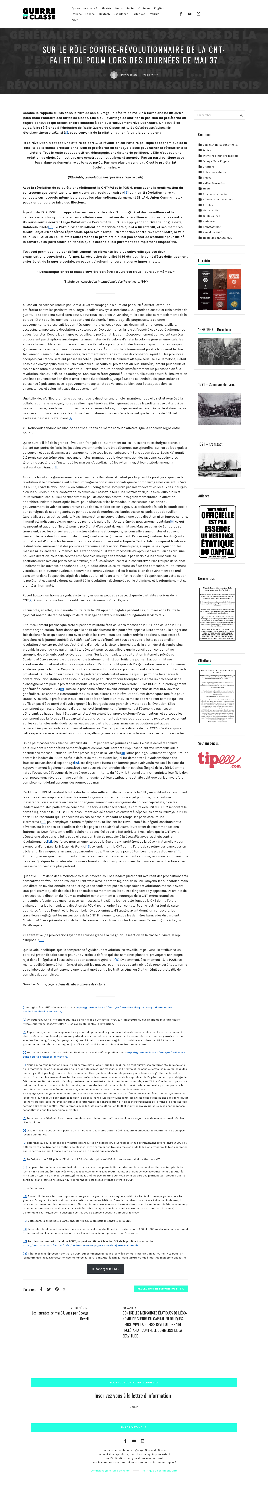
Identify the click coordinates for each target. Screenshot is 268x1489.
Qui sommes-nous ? (84, 8)
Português (138, 13)
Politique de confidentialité (160, 1470)
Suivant (128, 1308)
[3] (50, 227)
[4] (70, 418)
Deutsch (104, 13)
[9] (123, 753)
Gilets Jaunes (211, 216)
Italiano (77, 13)
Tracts (207, 188)
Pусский (154, 13)
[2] (126, 193)
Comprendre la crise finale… (220, 144)
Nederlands (120, 13)
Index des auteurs (214, 172)
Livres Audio (211, 210)
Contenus (144, 8)
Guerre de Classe (128, 75)
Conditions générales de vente (110, 1470)
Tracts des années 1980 (217, 237)
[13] (87, 846)
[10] (76, 763)
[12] (49, 841)
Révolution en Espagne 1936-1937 (161, 1288)
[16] (117, 960)
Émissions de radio (215, 194)
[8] (62, 689)
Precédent (81, 1308)
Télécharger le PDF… (106, 1269)
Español (90, 13)
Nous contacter (125, 8)
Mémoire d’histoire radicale (220, 155)
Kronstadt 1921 (212, 226)
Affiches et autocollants (218, 199)
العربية (75, 19)
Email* (134, 1407)
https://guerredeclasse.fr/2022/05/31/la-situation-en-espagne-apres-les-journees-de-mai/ (80, 1245)
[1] (66, 133)
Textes (207, 150)
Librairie (106, 8)
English (159, 8)
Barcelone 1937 (212, 232)
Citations (209, 166)
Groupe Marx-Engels (216, 161)
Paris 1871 (209, 221)
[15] (41, 940)
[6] (172, 521)
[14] (177, 851)
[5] (55, 467)
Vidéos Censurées (214, 183)
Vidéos (207, 177)
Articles (208, 205)
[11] (43, 822)
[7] (30, 600)
